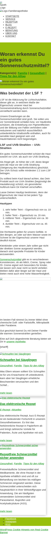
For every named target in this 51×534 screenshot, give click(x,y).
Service (10, 19)
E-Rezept (11, 27)
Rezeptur (11, 22)
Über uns (11, 33)
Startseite (12, 16)
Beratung (11, 30)
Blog (8, 25)
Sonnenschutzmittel (10, 259)
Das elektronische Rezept (18, 404)
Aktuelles (16, 409)
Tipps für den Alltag (13, 76)
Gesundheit (37, 73)
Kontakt (10, 36)
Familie (22, 73)
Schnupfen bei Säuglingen (18, 359)
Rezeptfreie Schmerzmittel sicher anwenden (18, 456)
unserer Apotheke (16, 341)
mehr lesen (6, 393)
